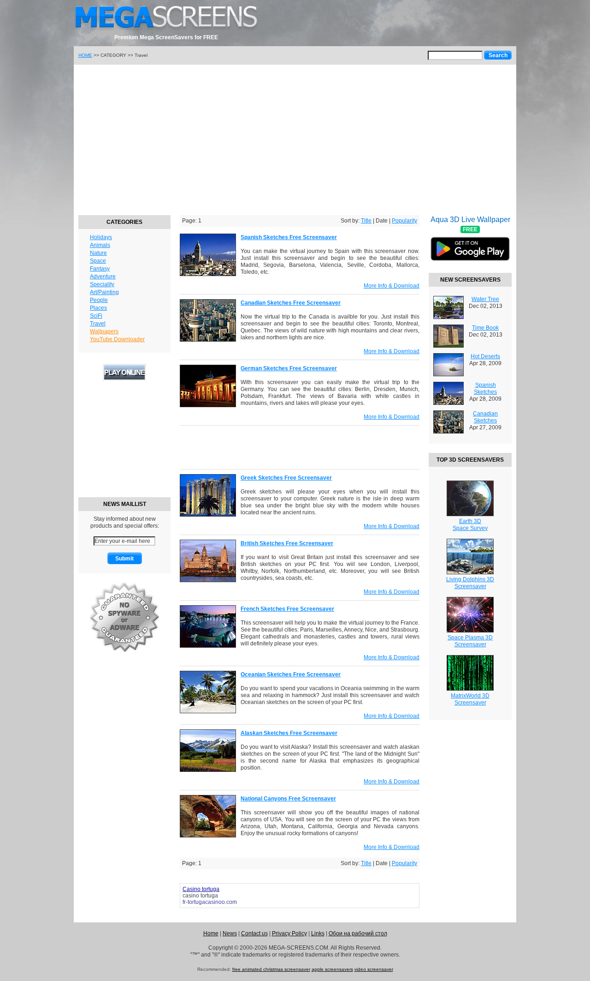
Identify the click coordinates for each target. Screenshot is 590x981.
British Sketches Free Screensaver (287, 543)
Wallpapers (104, 331)
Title (366, 220)
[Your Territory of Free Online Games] (124, 379)
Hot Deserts (485, 356)
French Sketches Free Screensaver (287, 609)
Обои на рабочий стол (358, 933)
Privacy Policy (289, 933)
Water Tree (485, 299)
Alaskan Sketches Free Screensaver (289, 733)
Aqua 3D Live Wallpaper (470, 244)
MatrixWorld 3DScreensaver (470, 699)
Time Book (485, 328)
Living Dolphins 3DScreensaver (470, 583)
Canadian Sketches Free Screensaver (291, 303)
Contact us (254, 933)
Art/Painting (104, 292)
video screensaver (373, 969)
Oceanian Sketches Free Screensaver (291, 674)
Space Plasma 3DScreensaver (470, 641)
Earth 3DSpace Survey (470, 524)
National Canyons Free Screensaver (288, 798)
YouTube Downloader (117, 339)
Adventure (103, 276)
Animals (100, 245)
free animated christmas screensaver (271, 969)
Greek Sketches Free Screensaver (286, 478)
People (99, 300)
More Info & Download (391, 286)
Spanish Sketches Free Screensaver (289, 237)
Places (98, 308)
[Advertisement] (295, 138)
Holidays (101, 237)
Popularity (404, 220)
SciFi (96, 316)
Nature (98, 253)
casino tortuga (200, 895)
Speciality (102, 284)
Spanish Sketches (485, 388)
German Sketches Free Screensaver (289, 368)
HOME (85, 55)
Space (98, 261)
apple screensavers (332, 969)
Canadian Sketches (485, 417)
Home (210, 933)
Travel (98, 323)
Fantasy (100, 268)
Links (317, 933)
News (230, 933)
